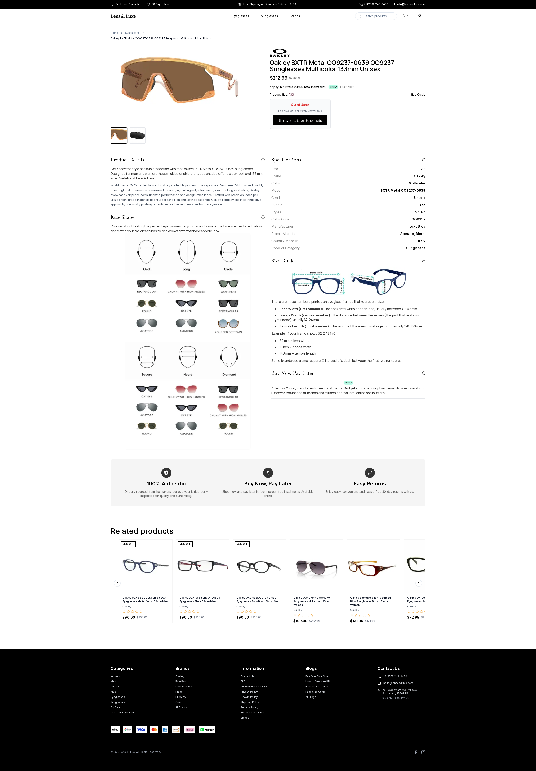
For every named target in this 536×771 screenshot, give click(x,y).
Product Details (127, 159)
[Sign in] (419, 16)
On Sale (115, 707)
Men (113, 681)
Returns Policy (249, 707)
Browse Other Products (300, 120)
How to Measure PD (317, 681)
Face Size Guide (315, 691)
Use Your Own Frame (123, 712)
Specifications (286, 159)
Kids (113, 691)
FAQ (243, 681)
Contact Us (247, 676)
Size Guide (417, 94)
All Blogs (310, 697)
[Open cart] (405, 16)
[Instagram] (423, 752)
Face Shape (122, 217)
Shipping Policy (250, 702)
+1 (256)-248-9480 (376, 4)
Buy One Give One (316, 676)
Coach (179, 702)
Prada (179, 691)
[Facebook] (416, 752)
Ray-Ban (180, 681)
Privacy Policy (249, 691)
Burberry (180, 697)
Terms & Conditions (253, 712)
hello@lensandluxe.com (410, 4)
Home (114, 32)
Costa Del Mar (184, 686)
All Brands (181, 707)
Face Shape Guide (316, 686)
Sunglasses (269, 16)
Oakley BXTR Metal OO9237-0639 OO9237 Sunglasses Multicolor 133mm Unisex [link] (161, 38)
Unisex (115, 686)
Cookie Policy (249, 697)
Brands (295, 16)
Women (115, 676)
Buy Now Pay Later (292, 373)
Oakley (179, 676)
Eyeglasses (240, 16)
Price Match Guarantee (254, 686)
